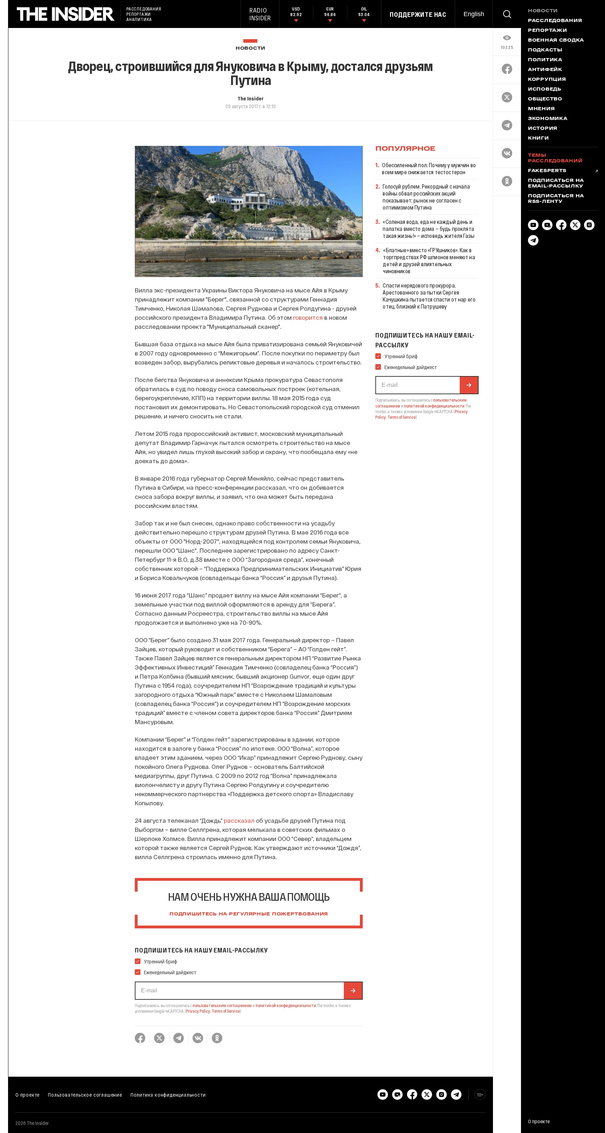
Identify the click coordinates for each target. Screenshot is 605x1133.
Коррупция (547, 80)
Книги (538, 138)
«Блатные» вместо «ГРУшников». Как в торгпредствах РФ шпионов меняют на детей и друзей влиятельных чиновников (429, 260)
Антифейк (545, 70)
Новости (250, 48)
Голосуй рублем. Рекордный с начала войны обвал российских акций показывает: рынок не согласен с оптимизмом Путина (426, 197)
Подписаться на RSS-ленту (556, 199)
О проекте (27, 1094)
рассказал (238, 820)
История (542, 129)
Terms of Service (226, 1010)
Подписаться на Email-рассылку (556, 184)
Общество (545, 99)
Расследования (555, 21)
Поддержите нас (418, 14)
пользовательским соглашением (222, 1005)
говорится (308, 317)
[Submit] (353, 990)
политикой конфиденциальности (286, 1005)
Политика (545, 60)
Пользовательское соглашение (85, 1094)
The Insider (250, 98)
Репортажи (547, 31)
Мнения (541, 109)
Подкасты (545, 50)
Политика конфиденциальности (168, 1094)
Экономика (547, 119)
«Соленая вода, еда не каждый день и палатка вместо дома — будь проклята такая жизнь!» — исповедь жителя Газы (428, 228)
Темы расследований (555, 158)
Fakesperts (547, 171)
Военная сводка (556, 40)
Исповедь (545, 89)
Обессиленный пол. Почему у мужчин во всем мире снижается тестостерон (429, 168)
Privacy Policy (198, 1010)
